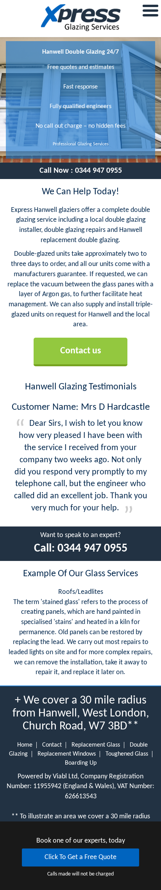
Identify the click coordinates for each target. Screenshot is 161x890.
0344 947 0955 (98, 171)
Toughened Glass (127, 754)
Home (24, 745)
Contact (52, 745)
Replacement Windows (67, 754)
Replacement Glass (96, 745)
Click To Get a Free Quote (80, 857)
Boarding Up (81, 763)
